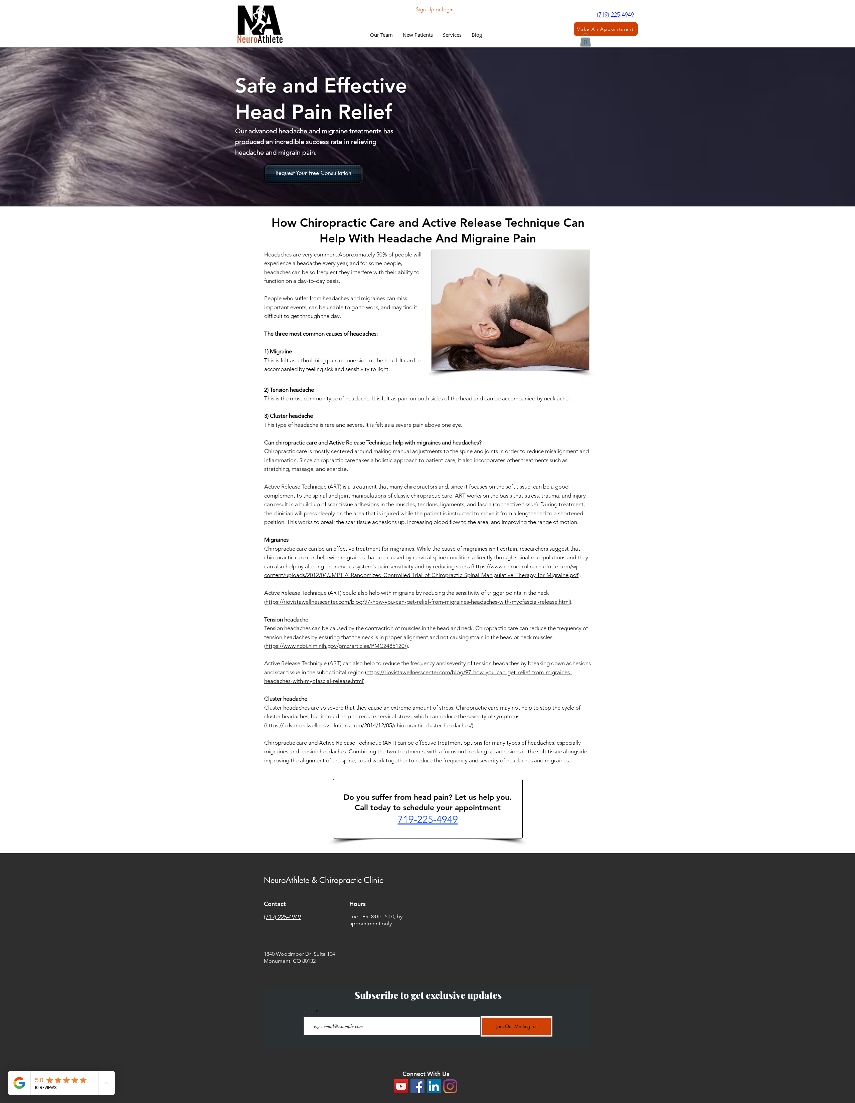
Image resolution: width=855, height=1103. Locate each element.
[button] (452, 34)
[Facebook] (417, 1086)
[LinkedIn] (434, 1086)
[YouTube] (401, 1086)
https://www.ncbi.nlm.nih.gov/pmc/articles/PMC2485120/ (336, 645)
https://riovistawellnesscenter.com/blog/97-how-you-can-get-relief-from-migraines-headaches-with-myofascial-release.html (418, 601)
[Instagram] (450, 1086)
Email (309, 1011)
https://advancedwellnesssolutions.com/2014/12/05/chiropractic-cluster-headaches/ (369, 725)
